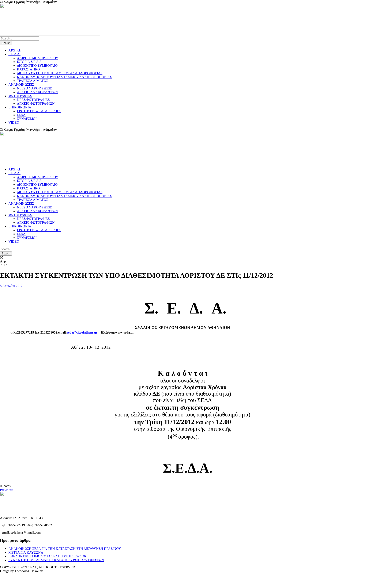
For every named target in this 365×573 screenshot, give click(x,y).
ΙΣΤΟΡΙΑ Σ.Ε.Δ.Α (29, 62)
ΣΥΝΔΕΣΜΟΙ (27, 118)
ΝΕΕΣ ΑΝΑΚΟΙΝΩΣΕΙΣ (34, 88)
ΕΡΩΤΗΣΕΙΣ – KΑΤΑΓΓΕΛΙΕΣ (39, 111)
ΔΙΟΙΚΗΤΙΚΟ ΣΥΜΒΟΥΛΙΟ (37, 65)
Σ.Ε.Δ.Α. (14, 54)
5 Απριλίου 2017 (11, 286)
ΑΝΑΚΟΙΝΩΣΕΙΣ (21, 84)
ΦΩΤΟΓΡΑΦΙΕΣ (20, 96)
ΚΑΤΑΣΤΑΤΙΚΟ (28, 69)
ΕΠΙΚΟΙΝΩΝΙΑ (19, 107)
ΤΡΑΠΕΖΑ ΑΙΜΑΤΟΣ (32, 80)
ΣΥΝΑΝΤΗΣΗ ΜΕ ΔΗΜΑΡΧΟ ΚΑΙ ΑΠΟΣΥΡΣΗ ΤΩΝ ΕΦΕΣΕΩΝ (56, 560)
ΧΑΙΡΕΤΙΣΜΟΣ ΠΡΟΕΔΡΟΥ (37, 58)
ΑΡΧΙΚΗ (15, 50)
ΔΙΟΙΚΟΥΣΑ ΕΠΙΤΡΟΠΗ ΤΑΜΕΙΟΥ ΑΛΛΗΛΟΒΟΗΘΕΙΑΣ (59, 73)
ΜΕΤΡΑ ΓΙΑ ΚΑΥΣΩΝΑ (25, 552)
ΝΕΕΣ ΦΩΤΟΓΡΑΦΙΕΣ (33, 99)
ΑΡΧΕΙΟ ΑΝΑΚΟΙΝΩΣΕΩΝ (37, 92)
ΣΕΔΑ (21, 115)
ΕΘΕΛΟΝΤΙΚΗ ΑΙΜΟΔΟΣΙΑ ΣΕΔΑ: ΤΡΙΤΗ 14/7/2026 (47, 556)
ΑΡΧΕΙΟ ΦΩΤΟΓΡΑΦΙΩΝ (36, 103)
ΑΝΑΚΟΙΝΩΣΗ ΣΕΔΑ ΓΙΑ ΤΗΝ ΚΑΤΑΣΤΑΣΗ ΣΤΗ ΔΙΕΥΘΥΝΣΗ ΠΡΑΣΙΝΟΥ (64, 548)
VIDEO (13, 122)
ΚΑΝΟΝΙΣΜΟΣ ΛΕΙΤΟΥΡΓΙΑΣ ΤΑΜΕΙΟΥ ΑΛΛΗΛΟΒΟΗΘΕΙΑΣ (64, 77)
